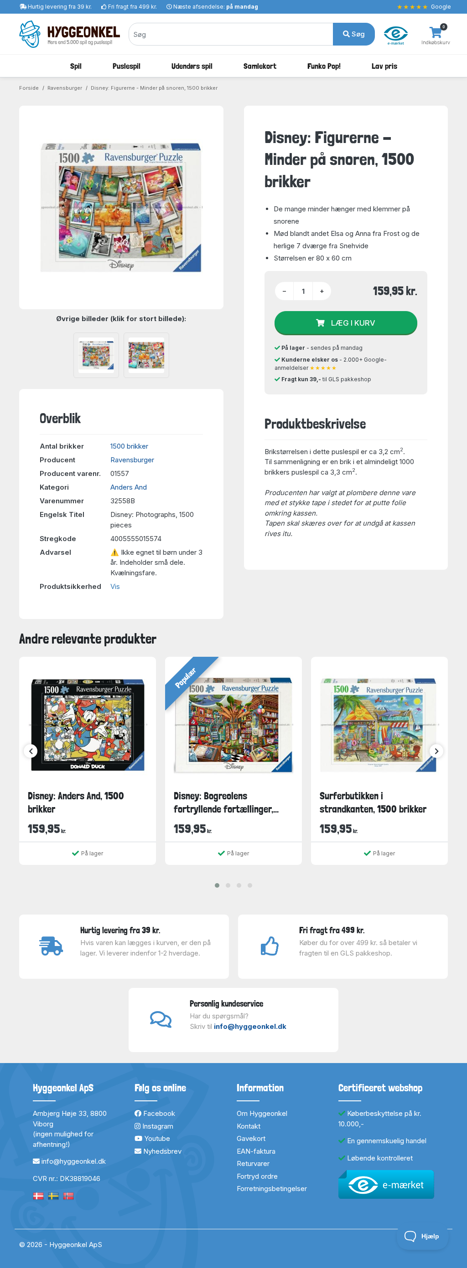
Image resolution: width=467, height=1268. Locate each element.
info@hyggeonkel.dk (250, 1026)
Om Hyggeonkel (262, 1113)
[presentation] (30, 751)
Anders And (128, 487)
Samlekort (260, 66)
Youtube (156, 1138)
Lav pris (384, 66)
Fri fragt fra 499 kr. (132, 6)
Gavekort (251, 1138)
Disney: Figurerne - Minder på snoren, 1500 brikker (154, 88)
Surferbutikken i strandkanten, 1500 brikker (373, 802)
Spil (76, 66)
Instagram (156, 1126)
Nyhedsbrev (161, 1151)
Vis (115, 586)
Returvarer (253, 1163)
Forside (29, 88)
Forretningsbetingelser (272, 1188)
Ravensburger (64, 88)
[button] (217, 885)
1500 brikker (129, 446)
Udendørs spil (192, 66)
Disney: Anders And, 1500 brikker (76, 802)
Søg (357, 34)
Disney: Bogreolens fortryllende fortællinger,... (226, 802)
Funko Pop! (324, 66)
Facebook (158, 1113)
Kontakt (248, 1126)
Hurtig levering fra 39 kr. (60, 6)
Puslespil (126, 66)
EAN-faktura (256, 1151)
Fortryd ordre (257, 1176)
